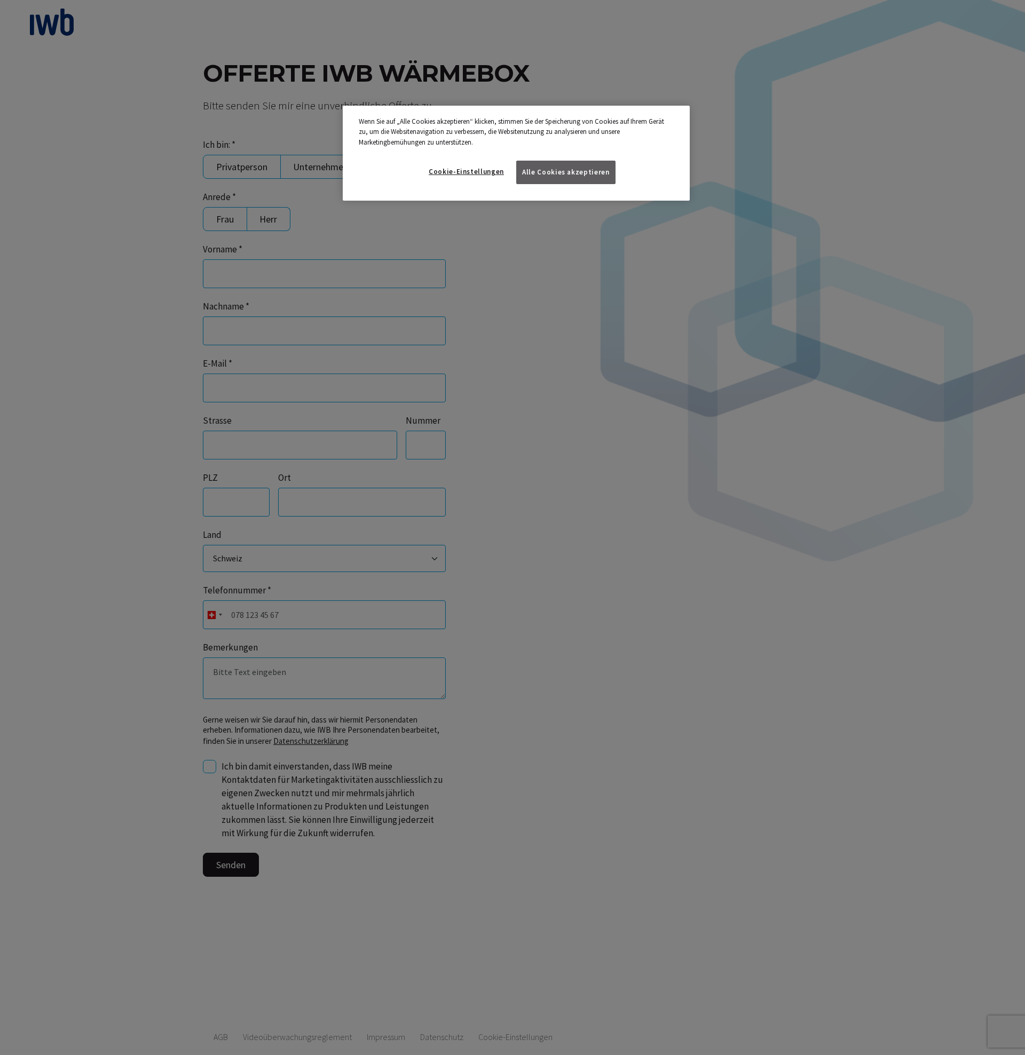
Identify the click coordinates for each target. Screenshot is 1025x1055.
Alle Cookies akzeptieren (566, 172)
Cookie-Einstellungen (466, 171)
